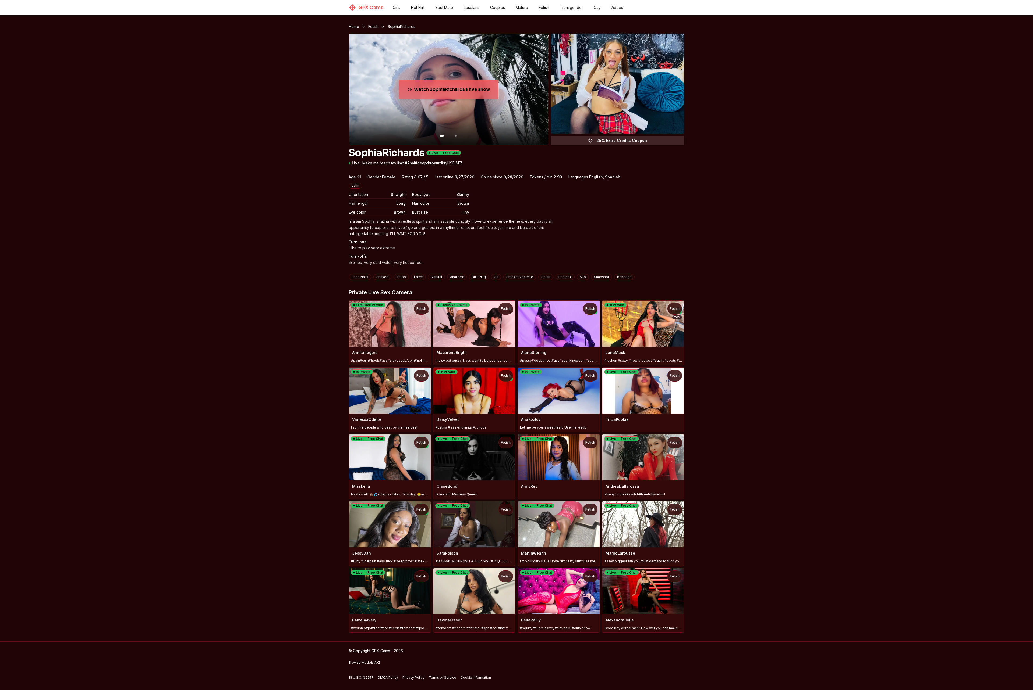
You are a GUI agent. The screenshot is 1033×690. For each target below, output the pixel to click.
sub (583, 277)
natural (436, 277)
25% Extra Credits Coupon (624, 141)
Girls (396, 7)
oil (496, 277)
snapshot (601, 277)
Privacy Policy (413, 677)
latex (418, 277)
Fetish (544, 7)
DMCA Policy (388, 677)
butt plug (479, 277)
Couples (497, 7)
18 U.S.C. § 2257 (361, 677)
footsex (565, 277)
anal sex (457, 277)
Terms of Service (442, 677)
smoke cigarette (519, 277)
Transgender (571, 7)
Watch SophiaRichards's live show (452, 91)
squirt (545, 277)
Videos (616, 7)
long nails (360, 277)
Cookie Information (476, 677)
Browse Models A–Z (364, 662)
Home (354, 26)
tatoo (401, 277)
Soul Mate (444, 7)
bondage (624, 277)
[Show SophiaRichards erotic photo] (442, 136)
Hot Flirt (417, 7)
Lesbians (471, 7)
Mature (522, 7)
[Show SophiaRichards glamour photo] (456, 136)
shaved (382, 277)
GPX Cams (367, 7)
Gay (597, 7)
